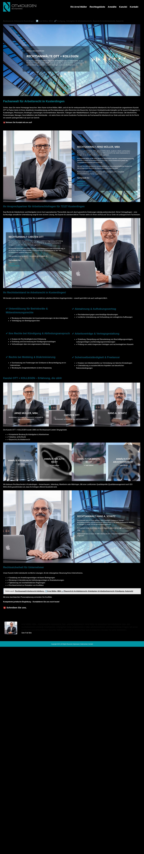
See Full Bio (26, 633)
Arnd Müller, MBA (54, 614)
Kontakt (91, 644)
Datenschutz (84, 644)
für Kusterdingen (90, 614)
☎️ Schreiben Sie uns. (15, 607)
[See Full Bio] (33, 632)
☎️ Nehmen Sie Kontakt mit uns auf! (17, 122)
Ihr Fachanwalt (72, 614)
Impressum (76, 644)
